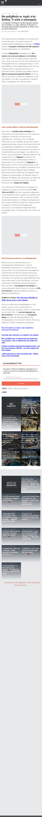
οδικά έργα (18, 388)
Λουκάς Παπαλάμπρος (9, 31)
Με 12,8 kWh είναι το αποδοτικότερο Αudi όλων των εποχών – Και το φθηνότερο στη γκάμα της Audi (20, 340)
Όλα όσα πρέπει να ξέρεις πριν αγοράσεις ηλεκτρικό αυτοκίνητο (17, 329)
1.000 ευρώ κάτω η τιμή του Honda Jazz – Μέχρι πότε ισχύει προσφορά (20, 355)
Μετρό (25, 388)
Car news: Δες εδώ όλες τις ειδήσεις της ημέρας (20, 335)
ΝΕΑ (9, 13)
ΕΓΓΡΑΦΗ (21, 383)
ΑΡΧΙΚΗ (4, 13)
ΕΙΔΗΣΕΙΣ (15, 13)
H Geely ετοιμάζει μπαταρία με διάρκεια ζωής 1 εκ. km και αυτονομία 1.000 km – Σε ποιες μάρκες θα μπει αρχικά (21, 348)
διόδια (10, 388)
